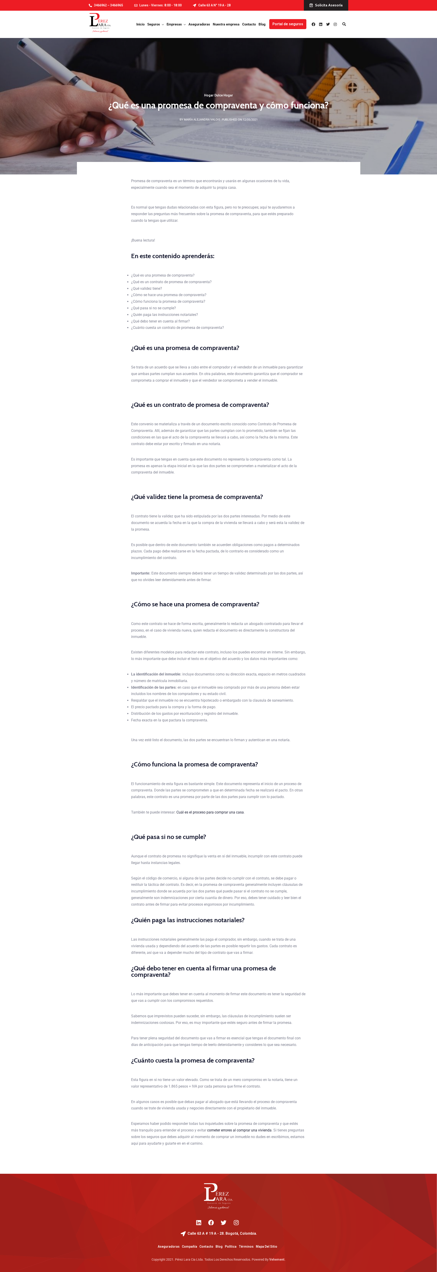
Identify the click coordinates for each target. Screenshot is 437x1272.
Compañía (189, 1246)
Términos (246, 1246)
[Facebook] (313, 24)
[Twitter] (328, 24)
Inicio (140, 24)
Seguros (153, 24)
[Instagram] (335, 24)
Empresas (174, 24)
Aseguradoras (199, 24)
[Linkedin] (320, 24)
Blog (262, 24)
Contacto (249, 24)
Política (230, 1246)
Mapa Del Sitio (266, 1246)
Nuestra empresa (226, 24)
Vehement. (277, 1259)
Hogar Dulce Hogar (218, 95)
